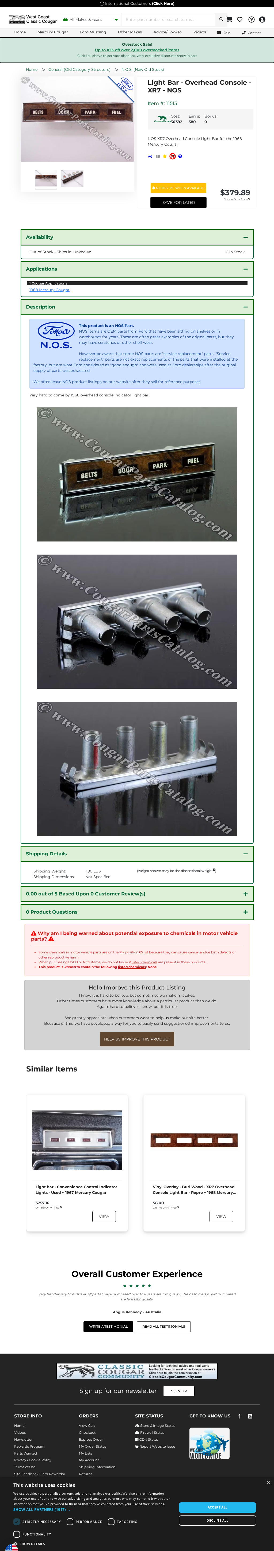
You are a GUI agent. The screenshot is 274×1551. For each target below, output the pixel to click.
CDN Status (148, 1439)
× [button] (268, 1483)
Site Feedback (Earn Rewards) (39, 1474)
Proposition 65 (131, 952)
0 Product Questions (52, 912)
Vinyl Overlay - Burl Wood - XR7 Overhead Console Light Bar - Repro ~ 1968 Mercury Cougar (194, 1189)
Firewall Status (151, 1433)
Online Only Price (236, 199)
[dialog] (137, 1514)
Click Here (163, 3)
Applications (41, 269)
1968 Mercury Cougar (49, 289)
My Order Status (92, 1446)
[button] (92, 1509)
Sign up (179, 1391)
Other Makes (130, 32)
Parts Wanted (25, 1453)
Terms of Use (25, 1467)
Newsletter (23, 1439)
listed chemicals (144, 962)
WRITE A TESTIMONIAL (108, 1326)
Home (20, 32)
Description (40, 307)
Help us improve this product (137, 1039)
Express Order (91, 1439)
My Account (89, 1460)
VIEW (104, 1216)
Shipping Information (97, 1467)
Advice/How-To (168, 32)
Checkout (87, 1433)
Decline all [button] (217, 1520)
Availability (39, 237)
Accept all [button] (218, 1507)
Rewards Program (29, 1446)
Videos (199, 32)
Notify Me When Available (180, 188)
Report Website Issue (157, 1446)
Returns (85, 1474)
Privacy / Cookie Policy (32, 1460)
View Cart (87, 1426)
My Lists (85, 1453)
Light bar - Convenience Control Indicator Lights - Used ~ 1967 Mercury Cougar (76, 1189)
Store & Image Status (157, 1426)
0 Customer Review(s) (85, 894)
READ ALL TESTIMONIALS (163, 1326)
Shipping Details (46, 854)
